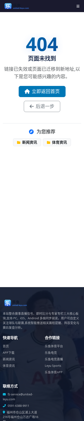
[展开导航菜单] (78, 6)
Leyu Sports (53, 366)
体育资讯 (59, 142)
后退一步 (45, 106)
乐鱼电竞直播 (54, 359)
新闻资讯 (29, 142)
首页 (6, 346)
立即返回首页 (46, 91)
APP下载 (8, 353)
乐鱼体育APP (54, 372)
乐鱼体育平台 (54, 346)
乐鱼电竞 (51, 353)
